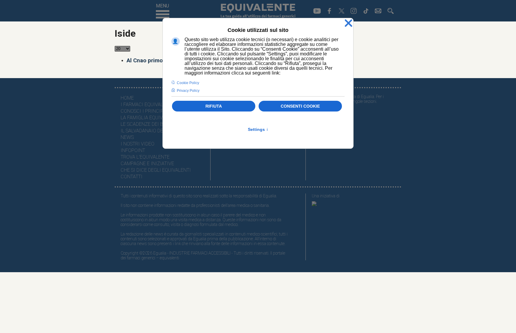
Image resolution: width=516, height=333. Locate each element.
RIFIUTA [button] (213, 106)
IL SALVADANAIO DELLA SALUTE (154, 131)
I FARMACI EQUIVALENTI (147, 104)
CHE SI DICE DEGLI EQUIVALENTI (156, 170)
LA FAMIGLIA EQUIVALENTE (150, 117)
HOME (127, 98)
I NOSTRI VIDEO (137, 144)
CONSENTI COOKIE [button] (300, 106)
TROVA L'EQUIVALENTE (145, 157)
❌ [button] (348, 23)
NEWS (127, 137)
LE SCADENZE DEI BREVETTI (151, 124)
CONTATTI (131, 176)
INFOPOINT (133, 150)
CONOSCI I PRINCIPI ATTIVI (150, 111)
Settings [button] (258, 129)
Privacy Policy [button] (188, 91)
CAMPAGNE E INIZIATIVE (147, 163)
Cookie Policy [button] (188, 83)
